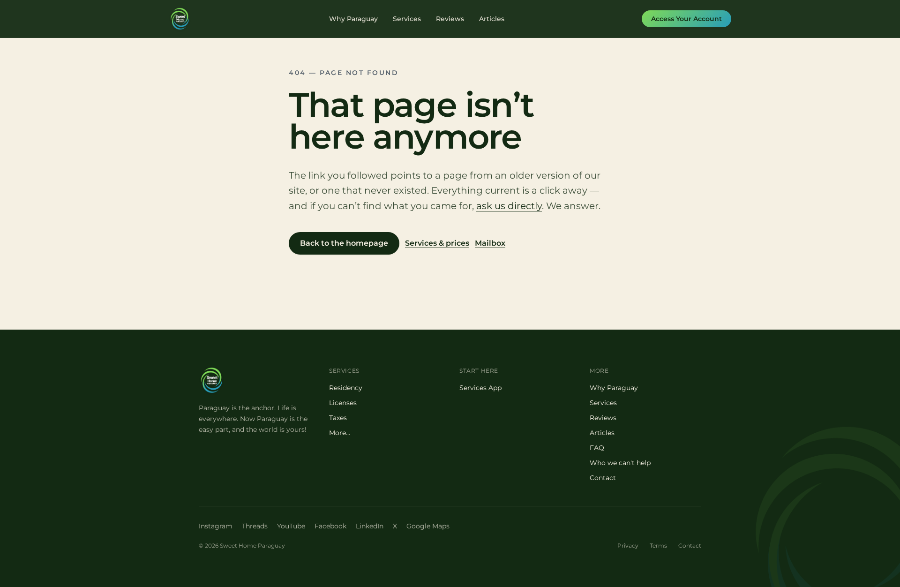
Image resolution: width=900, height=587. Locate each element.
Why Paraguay (353, 19)
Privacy (627, 545)
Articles (491, 19)
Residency (345, 388)
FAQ (597, 448)
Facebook (330, 526)
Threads (255, 526)
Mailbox (490, 243)
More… (339, 433)
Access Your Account (686, 19)
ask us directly (509, 205)
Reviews (450, 19)
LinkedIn (369, 526)
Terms (658, 545)
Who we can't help (620, 463)
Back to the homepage (344, 243)
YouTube (291, 526)
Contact (603, 478)
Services (407, 19)
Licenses (343, 403)
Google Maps (428, 526)
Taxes (338, 418)
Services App (480, 388)
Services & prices (437, 243)
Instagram (215, 526)
